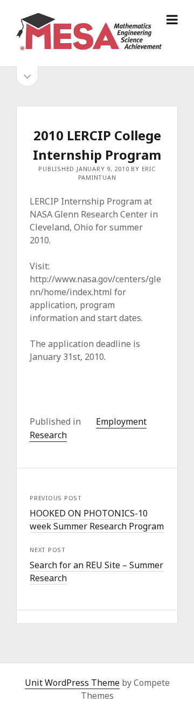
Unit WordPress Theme (72, 683)
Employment (121, 421)
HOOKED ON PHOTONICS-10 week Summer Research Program (97, 519)
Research (48, 435)
